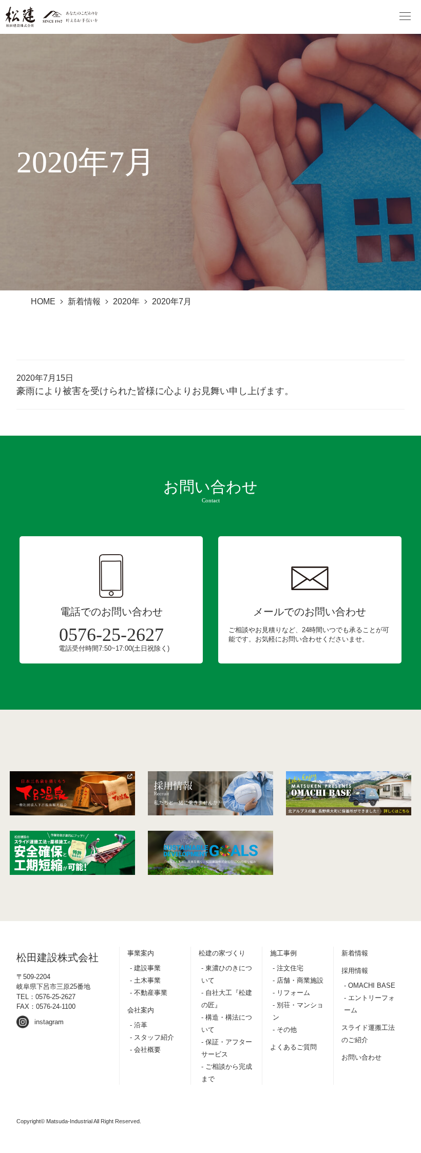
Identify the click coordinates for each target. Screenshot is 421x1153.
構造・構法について (226, 1023)
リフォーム (293, 992)
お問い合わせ (361, 1057)
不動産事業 (150, 992)
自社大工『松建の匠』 (226, 999)
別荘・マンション (298, 1011)
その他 (287, 1029)
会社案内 (140, 1010)
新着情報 (354, 953)
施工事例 (283, 953)
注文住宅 (290, 968)
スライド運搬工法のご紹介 (368, 1034)
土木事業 (147, 980)
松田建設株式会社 (57, 957)
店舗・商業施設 (300, 980)
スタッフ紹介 (154, 1037)
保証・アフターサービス (226, 1048)
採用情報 (354, 970)
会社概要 (147, 1049)
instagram (49, 1022)
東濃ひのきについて (226, 974)
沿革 (140, 1025)
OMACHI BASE (371, 985)
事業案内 (140, 953)
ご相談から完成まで (226, 1073)
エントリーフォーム (369, 1004)
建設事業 (147, 968)
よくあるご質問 (293, 1047)
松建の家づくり (222, 953)
